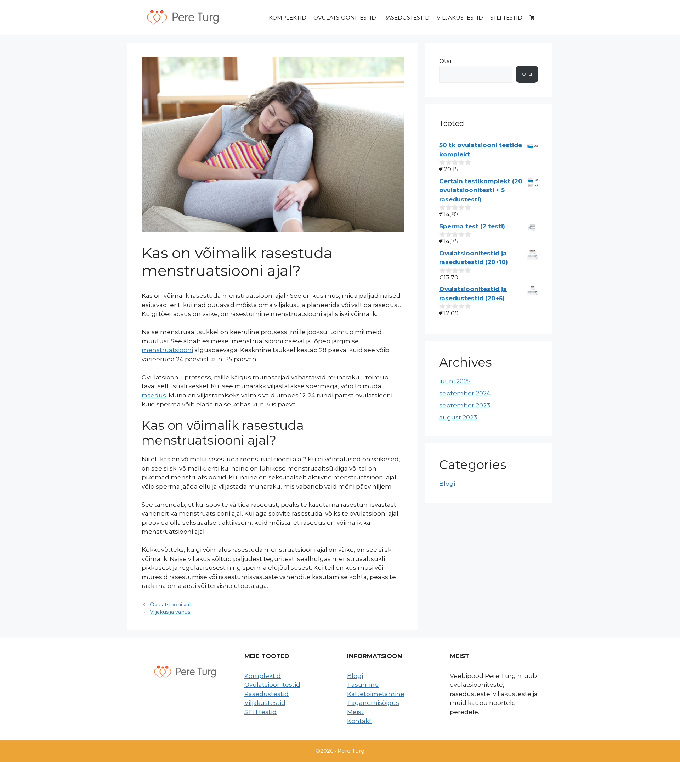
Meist (355, 712)
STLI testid (506, 17)
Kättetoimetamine (375, 693)
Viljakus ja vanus (170, 612)
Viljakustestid (460, 17)
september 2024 (465, 393)
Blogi (447, 483)
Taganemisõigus (373, 702)
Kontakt (359, 720)
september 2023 (464, 405)
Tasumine (363, 684)
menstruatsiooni (167, 350)
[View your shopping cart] (532, 17)
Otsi (445, 61)
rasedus (154, 395)
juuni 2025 (455, 381)
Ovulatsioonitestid (344, 17)
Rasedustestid (406, 17)
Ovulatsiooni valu (172, 604)
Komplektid (287, 17)
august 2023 (458, 417)
